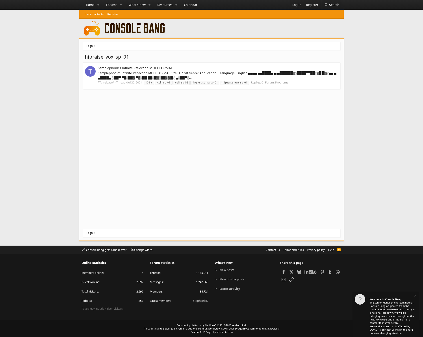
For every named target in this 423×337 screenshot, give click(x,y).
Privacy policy (316, 250)
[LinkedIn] (307, 272)
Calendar (190, 5)
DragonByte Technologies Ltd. (252, 328)
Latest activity (94, 14)
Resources (165, 5)
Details (275, 328)
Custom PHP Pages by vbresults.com (212, 332)
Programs (281, 82)
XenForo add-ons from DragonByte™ (199, 328)
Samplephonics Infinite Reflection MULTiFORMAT (135, 68)
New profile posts (231, 279)
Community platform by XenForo (212, 325)
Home (90, 5)
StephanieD (200, 301)
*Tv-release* (106, 82)
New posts (226, 270)
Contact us (273, 250)
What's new (137, 5)
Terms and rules (293, 250)
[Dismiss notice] (415, 296)
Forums (111, 5)
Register (112, 14)
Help (331, 250)
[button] (98, 5)
